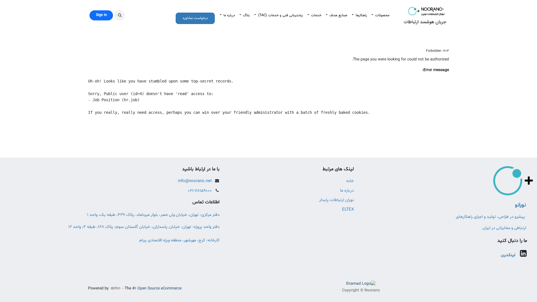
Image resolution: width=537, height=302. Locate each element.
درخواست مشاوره (195, 18)
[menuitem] (380, 15)
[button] (119, 15)
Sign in (101, 15)
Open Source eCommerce (159, 288)
